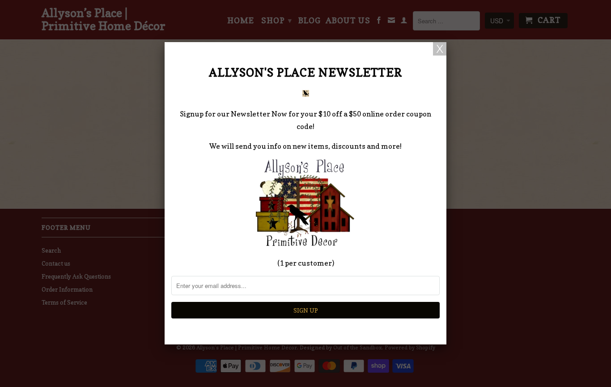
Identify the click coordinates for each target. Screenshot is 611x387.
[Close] (439, 49)
